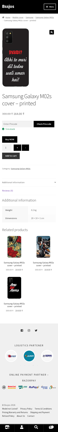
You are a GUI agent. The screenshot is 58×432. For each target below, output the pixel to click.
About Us (21, 416)
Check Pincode (44, 124)
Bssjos (8, 6)
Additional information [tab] (13, 182)
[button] (51, 32)
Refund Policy (8, 416)
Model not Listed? (10, 408)
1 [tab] (20, 365)
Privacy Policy (26, 408)
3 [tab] (29, 365)
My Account (21, 428)
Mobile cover (18, 17)
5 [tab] (37, 365)
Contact (30, 416)
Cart (48, 429)
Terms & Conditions (43, 408)
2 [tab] (24, 365)
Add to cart (11, 155)
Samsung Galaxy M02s (44, 17)
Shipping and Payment (40, 412)
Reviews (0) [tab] (7, 190)
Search (36, 428)
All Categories (7, 428)
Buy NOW (9, 139)
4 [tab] (33, 365)
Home (7, 17)
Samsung (29, 17)
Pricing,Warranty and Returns (15, 412)
